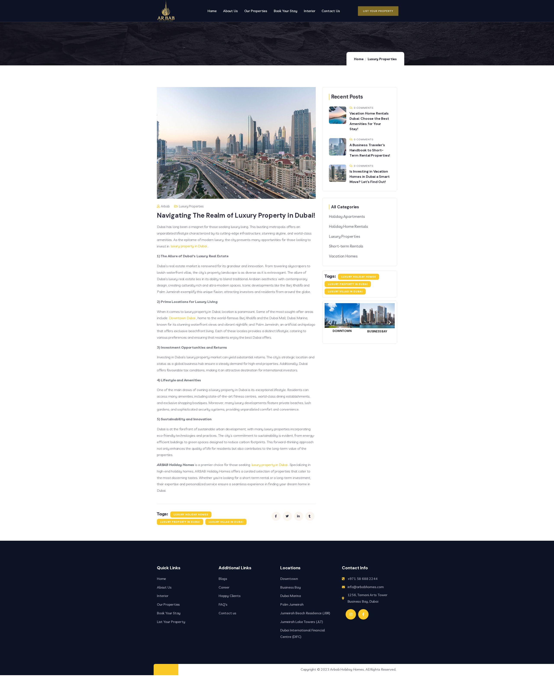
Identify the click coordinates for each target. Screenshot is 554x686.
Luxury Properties (382, 59)
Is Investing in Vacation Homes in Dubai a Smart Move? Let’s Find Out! (369, 176)
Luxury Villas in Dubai (226, 521)
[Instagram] (351, 614)
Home (358, 59)
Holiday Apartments (347, 216)
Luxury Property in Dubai (180, 521)
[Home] (166, 11)
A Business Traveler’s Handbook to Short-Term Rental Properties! (369, 150)
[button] (329, 322)
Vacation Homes (343, 256)
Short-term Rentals (346, 246)
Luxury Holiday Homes (191, 514)
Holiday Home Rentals (348, 226)
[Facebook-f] (363, 614)
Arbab (165, 206)
